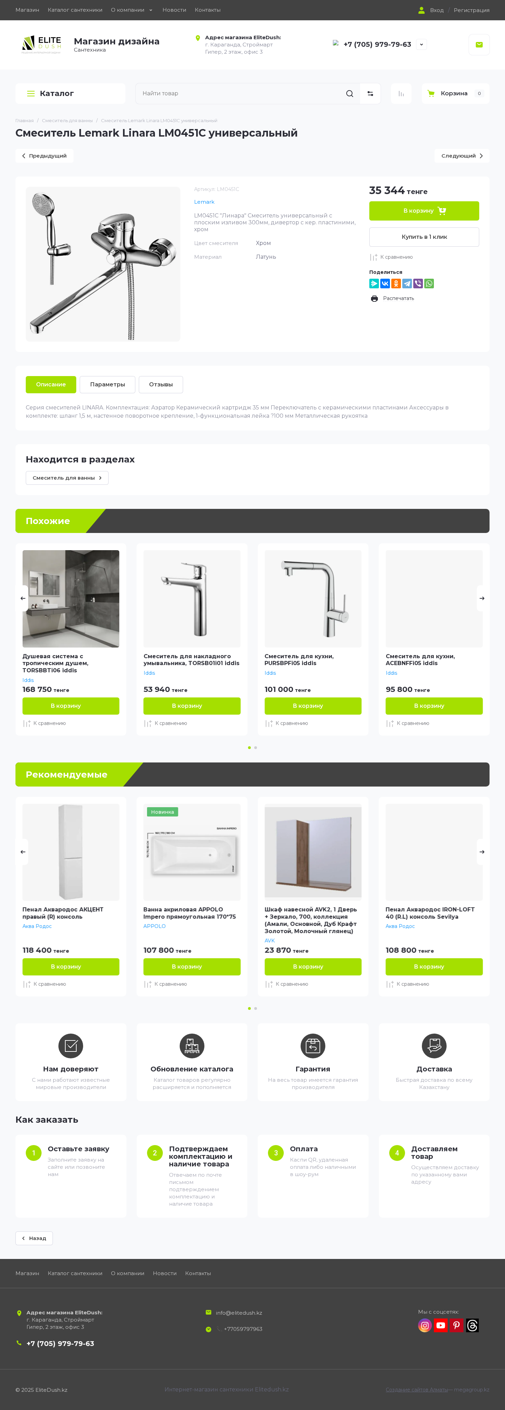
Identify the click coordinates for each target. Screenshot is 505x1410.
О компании (127, 10)
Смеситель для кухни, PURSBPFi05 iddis (299, 660)
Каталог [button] (57, 93)
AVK (269, 941)
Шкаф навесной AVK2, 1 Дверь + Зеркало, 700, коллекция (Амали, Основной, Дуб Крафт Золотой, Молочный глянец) (311, 920)
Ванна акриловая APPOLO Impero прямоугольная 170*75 (190, 913)
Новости (174, 10)
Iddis (28, 680)
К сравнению (396, 257)
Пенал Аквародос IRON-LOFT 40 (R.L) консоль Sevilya (430, 913)
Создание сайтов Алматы (417, 1390)
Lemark (204, 202)
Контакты (208, 10)
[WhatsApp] (429, 283)
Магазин (27, 10)
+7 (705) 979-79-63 (377, 44)
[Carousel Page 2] (255, 747)
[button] (430, 10)
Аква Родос (37, 926)
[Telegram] (407, 283)
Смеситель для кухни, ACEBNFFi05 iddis (420, 660)
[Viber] (418, 283)
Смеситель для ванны (67, 120)
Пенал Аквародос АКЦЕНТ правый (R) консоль (62, 913)
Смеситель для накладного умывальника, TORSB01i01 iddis (191, 660)
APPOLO (155, 926)
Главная (24, 120)
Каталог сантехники (75, 10)
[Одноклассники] (396, 283)
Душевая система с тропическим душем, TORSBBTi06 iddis (55, 663)
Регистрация (472, 10)
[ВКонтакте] (385, 283)
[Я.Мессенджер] (374, 283)
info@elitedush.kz (239, 1313)
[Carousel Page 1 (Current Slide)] (249, 747)
